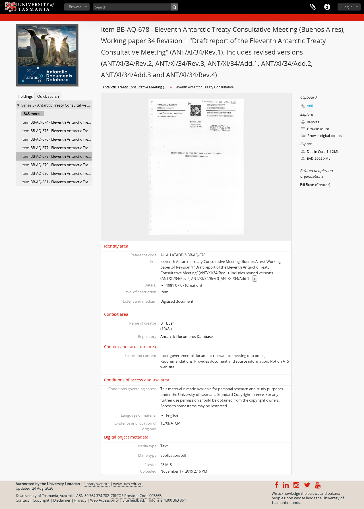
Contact (22, 500)
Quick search (48, 96)
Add (310, 105)
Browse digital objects (324, 135)
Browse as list (317, 128)
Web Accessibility (104, 500)
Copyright (41, 500)
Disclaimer (62, 500)
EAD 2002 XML (318, 158)
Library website (96, 483)
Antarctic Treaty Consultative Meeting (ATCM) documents (135, 87)
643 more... (33, 113)
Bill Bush (167, 323)
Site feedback (134, 500)
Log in (347, 6)
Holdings (25, 96)
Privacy (80, 500)
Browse (75, 6)
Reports (312, 122)
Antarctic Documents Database (186, 336)
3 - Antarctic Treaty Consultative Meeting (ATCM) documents (83, 105)
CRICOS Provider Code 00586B (136, 495)
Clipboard (313, 7)
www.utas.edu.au (127, 483)
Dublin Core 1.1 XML (322, 151)
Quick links (327, 7)
